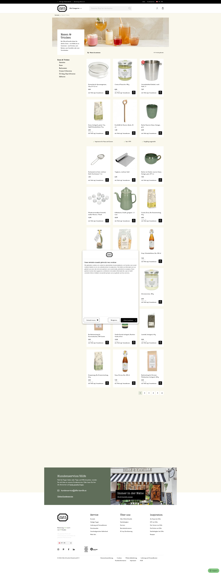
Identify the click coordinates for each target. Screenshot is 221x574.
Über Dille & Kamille (126, 519)
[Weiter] (162, 393)
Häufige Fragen (94, 522)
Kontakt (92, 519)
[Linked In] (74, 549)
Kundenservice (150, 1)
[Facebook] (68, 549)
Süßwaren (62, 76)
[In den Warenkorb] (107, 92)
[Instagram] (58, 549)
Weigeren (114, 320)
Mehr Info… (93, 534)
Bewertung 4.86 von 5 (79, 1)
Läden (143, 1)
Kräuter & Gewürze (65, 71)
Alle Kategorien (74, 8)
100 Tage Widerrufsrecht (65, 1)
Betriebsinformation (126, 528)
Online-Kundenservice (65, 496)
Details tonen (91, 320)
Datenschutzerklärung (106, 558)
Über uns (125, 515)
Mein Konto (157, 8)
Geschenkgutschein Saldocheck (99, 531)
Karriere (122, 525)
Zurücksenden (94, 528)
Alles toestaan (128, 320)
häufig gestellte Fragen (76, 485)
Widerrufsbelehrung (131, 558)
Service (94, 515)
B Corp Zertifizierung (126, 531)
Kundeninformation (120, 560)
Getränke (62, 62)
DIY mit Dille (154, 522)
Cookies (119, 558)
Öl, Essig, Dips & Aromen (67, 74)
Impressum (133, 560)
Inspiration (156, 515)
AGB (141, 560)
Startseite (57, 15)
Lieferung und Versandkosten (98, 525)
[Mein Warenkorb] (163, 8)
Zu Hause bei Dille (155, 519)
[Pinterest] (63, 549)
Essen (61, 65)
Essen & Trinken (63, 60)
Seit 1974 (128, 141)
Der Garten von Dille (156, 525)
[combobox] (110, 8)
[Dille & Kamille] (62, 8)
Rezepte (152, 534)
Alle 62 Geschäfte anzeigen (125, 497)
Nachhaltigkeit (124, 522)
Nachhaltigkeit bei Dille (157, 531)
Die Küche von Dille (156, 528)
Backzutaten (63, 68)
